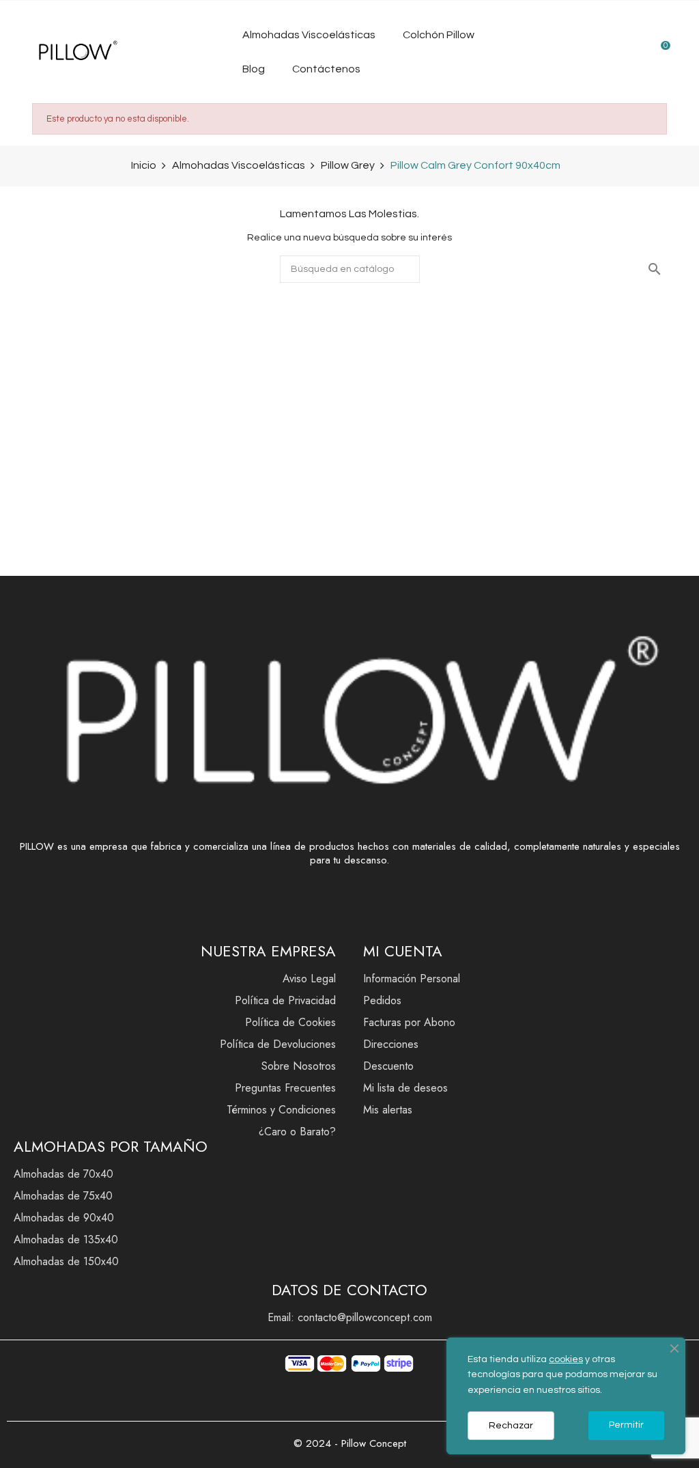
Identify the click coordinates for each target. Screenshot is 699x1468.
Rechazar (511, 1425)
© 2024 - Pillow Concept (350, 1443)
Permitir (626, 1425)
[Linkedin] (106, 908)
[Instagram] (68, 908)
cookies (566, 1359)
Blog (253, 69)
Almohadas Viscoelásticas (308, 34)
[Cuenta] (630, 52)
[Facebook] (31, 908)
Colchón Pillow (438, 34)
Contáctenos (326, 69)
